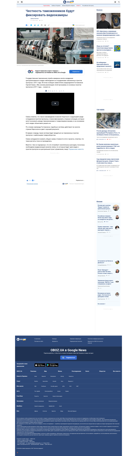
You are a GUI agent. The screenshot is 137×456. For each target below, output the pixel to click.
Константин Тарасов (102, 211)
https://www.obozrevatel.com (69, 418)
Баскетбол (45, 381)
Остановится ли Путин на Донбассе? (105, 261)
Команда (54, 338)
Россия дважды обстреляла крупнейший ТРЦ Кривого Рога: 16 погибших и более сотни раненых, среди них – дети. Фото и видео (108, 133)
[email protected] (35, 444)
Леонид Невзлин (101, 275)
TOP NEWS (100, 110)
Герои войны (46, 5)
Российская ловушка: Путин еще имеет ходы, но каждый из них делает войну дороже (105, 217)
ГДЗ (35, 386)
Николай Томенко (102, 232)
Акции (58, 391)
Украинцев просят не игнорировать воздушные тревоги (106, 38)
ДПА (63, 386)
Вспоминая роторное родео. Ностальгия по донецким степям (104, 294)
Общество (102, 371)
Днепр (62, 376)
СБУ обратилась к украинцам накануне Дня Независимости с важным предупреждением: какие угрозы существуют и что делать (108, 33)
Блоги (87, 371)
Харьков (44, 376)
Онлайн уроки (54, 386)
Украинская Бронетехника (104, 286)
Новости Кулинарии (57, 396)
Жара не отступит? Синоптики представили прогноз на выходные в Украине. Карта (105, 48)
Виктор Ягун (100, 221)
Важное (99, 10)
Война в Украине (56, 5)
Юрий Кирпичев (101, 299)
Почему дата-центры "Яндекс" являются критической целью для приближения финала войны (104, 207)
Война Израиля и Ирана (68, 5)
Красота (54, 411)
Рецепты (36, 396)
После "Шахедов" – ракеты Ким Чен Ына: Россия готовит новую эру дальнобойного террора (105, 271)
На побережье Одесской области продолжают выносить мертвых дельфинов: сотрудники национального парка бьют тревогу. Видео (104, 64)
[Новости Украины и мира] (65, 184)
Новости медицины (39, 406)
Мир (45, 371)
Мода (61, 411)
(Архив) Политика (35, 18)
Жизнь (60, 371)
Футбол (36, 381)
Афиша (36, 411)
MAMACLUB (51, 406)
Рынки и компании (39, 401)
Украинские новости (76, 149)
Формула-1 (70, 381)
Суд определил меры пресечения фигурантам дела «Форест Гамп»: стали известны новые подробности (108, 161)
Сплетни (45, 411)
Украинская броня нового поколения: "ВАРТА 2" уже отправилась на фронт (106, 282)
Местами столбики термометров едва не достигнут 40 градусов (102, 54)
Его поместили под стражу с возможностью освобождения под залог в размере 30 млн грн (108, 167)
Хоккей (54, 381)
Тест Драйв (37, 391)
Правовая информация (75, 338)
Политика (33, 371)
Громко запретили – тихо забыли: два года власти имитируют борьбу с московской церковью (105, 228)
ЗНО (70, 386)
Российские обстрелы (88, 5)
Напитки (46, 396)
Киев (35, 376)
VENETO (78, 5)
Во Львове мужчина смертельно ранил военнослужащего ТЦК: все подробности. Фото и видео (108, 146)
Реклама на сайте (38, 341)
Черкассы (71, 376)
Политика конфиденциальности (95, 338)
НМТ (77, 386)
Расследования (76, 371)
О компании (37, 338)
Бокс (62, 381)
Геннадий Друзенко (102, 265)
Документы (55, 341)
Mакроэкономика (53, 401)
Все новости (116, 371)
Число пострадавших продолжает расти (107, 137)
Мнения (99, 201)
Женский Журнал (72, 411)
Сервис (67, 391)
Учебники (43, 386)
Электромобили (49, 391)
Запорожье (53, 376)
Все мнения (101, 304)
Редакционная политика (32, 183)
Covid (60, 406)
